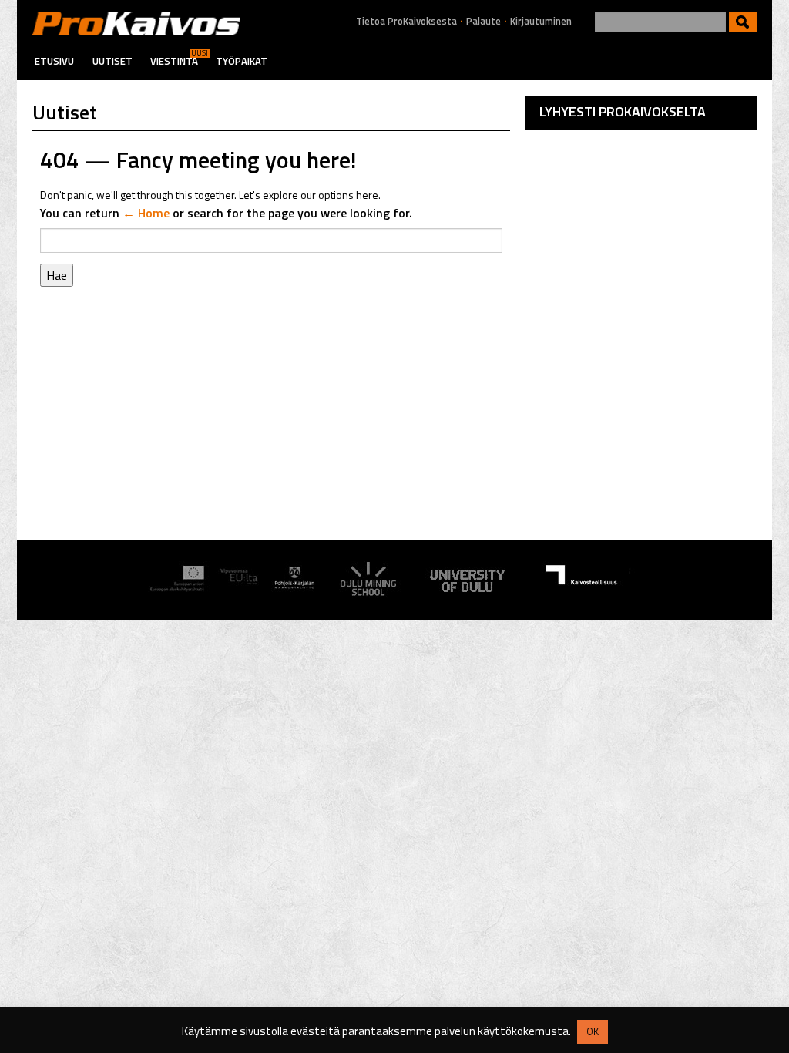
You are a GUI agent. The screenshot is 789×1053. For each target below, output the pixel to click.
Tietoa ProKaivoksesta (406, 21)
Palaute (483, 21)
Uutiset (112, 61)
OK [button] (592, 1031)
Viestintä (174, 61)
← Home (146, 213)
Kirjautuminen (541, 21)
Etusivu (54, 61)
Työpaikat (241, 61)
